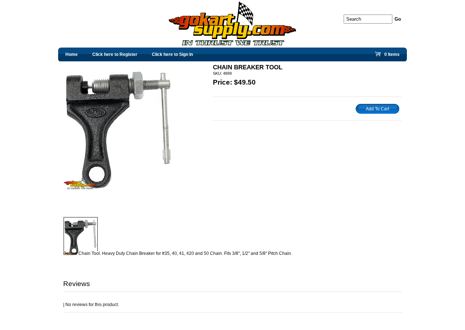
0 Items (391, 56)
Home (71, 54)
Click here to (114, 54)
